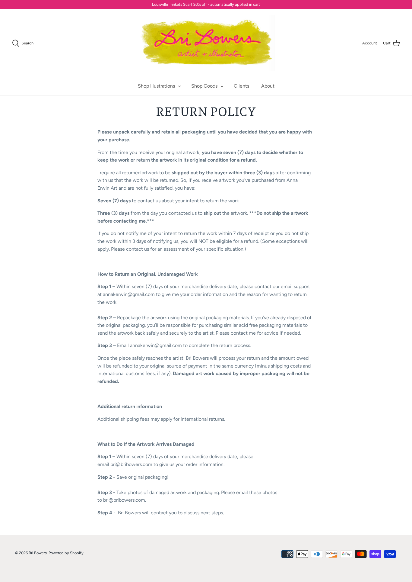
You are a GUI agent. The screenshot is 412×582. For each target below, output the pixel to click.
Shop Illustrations (156, 86)
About (267, 86)
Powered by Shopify (66, 553)
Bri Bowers (38, 553)
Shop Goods (204, 86)
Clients (241, 86)
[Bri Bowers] (206, 43)
